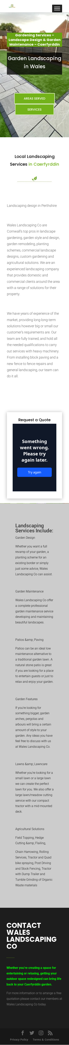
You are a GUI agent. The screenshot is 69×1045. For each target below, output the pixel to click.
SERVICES (34, 109)
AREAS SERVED (34, 98)
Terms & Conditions (46, 1039)
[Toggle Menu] (57, 8)
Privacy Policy (19, 1039)
